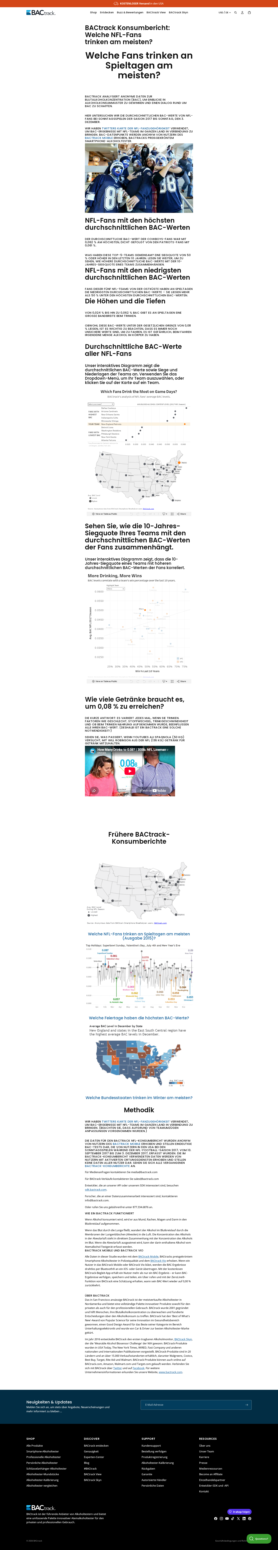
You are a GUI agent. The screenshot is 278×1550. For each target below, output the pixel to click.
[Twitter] (238, 1518)
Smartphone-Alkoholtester (42, 1451)
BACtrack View (93, 1474)
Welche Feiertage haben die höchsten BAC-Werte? (139, 1018)
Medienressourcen (210, 1468)
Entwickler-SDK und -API (214, 1485)
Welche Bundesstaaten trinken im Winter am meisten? (139, 1097)
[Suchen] (235, 12)
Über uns (204, 1445)
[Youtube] (227, 1518)
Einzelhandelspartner (212, 1480)
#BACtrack (90, 1468)
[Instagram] (221, 1518)
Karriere (204, 1457)
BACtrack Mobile (99, 138)
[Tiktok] (233, 1518)
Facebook (138, 1368)
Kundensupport (151, 1445)
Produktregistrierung (154, 1457)
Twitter (117, 1368)
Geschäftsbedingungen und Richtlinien (233, 1540)
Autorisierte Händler (154, 1480)
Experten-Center (94, 1457)
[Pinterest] (250, 1518)
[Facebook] (216, 1518)
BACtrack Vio (158, 1261)
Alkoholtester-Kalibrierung (42, 1480)
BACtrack (37, 1540)
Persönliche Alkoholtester (42, 1462)
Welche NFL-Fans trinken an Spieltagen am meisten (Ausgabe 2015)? (139, 936)
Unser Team (206, 1451)
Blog (86, 1462)
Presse (203, 1462)
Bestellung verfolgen (154, 1451)
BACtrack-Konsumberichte (107, 1166)
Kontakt (204, 1491)
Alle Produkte (34, 1445)
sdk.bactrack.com (96, 1189)
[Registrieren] (246, 1405)
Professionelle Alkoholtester (43, 1457)
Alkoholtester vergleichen (41, 1485)
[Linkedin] (244, 1518)
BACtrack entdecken (96, 1445)
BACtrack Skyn (183, 1339)
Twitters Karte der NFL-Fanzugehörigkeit (136, 128)
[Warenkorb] (249, 12)
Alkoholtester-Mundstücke (42, 1474)
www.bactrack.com (170, 1372)
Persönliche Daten (153, 1485)
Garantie (147, 1474)
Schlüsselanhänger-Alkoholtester (46, 1468)
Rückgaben (148, 1468)
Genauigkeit (91, 1451)
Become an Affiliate (210, 1474)
